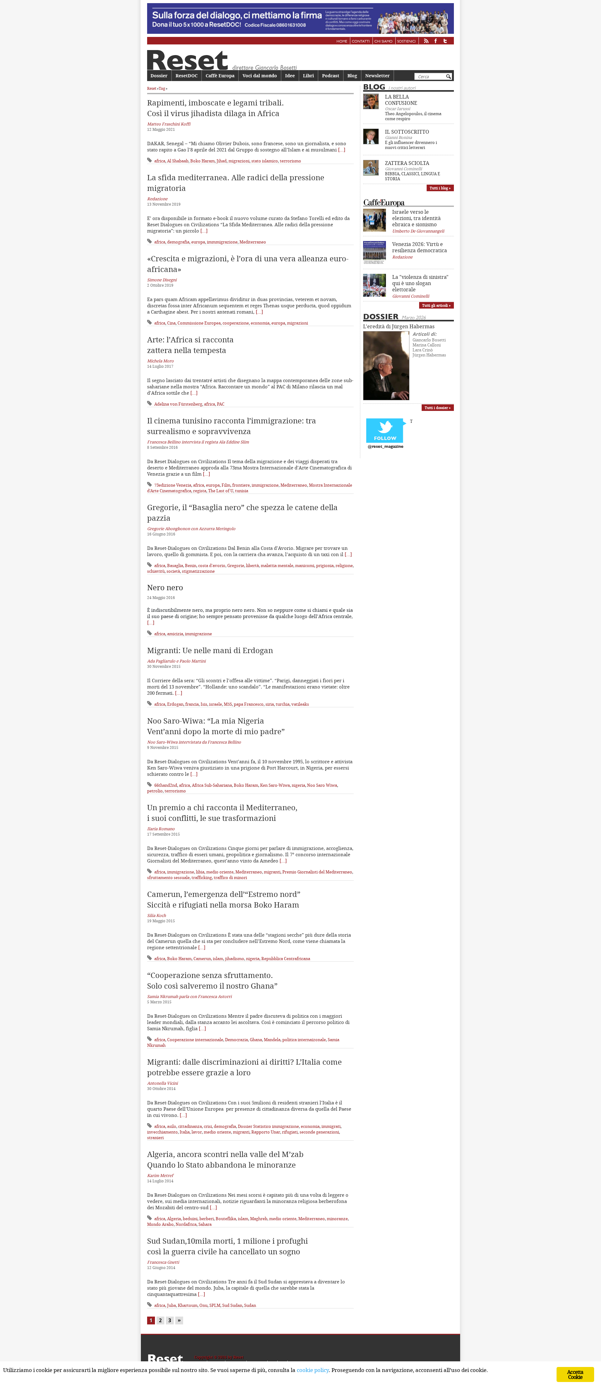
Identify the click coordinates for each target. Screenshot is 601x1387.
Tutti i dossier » (438, 407)
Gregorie (235, 565)
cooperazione (236, 323)
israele (215, 704)
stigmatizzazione (198, 571)
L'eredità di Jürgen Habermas (398, 326)
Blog (352, 76)
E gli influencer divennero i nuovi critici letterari (411, 145)
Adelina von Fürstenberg (178, 404)
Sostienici (406, 42)
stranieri (155, 1137)
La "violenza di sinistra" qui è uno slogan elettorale (420, 283)
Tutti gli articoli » (436, 305)
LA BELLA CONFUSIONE (401, 99)
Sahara (205, 1224)
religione (344, 565)
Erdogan (175, 704)
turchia (283, 704)
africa (159, 161)
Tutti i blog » (440, 188)
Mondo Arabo (160, 1224)
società (173, 571)
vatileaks (300, 704)
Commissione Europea (199, 323)
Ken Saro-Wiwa (275, 785)
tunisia (241, 491)
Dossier (159, 76)
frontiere (241, 485)
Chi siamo (383, 42)
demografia (178, 242)
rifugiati (290, 1132)
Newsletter (377, 76)
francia (192, 704)
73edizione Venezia (172, 485)
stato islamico (264, 161)
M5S (228, 704)
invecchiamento (162, 1132)
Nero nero (165, 587)
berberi (206, 1218)
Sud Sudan (232, 1305)
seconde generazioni (319, 1132)
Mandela (272, 1039)
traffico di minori (230, 877)
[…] (341, 149)
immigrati (331, 1126)
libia (200, 872)
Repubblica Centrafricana (285, 958)
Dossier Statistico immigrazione (268, 1126)
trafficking (202, 877)
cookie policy (313, 1370)
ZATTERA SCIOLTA (407, 163)
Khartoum (188, 1305)
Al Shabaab (177, 161)
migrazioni (239, 161)
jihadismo (234, 958)
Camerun (202, 958)
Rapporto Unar (265, 1132)
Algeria (174, 1218)
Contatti (361, 42)
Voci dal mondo (260, 76)
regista (199, 491)
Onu (203, 1305)
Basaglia (175, 565)
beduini (190, 1218)
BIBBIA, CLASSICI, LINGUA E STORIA (412, 176)
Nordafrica (186, 1224)
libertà (252, 565)
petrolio (155, 791)
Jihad (222, 161)
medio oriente (220, 872)
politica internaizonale (304, 1039)
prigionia (325, 565)
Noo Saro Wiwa (322, 785)
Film (226, 485)
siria (269, 704)
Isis (204, 704)
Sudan (250, 1305)
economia (260, 323)
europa (198, 242)
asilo (171, 1126)
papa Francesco (249, 704)
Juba (171, 1305)
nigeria (298, 785)
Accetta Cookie (575, 1374)
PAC (220, 404)
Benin (190, 565)
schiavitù (156, 571)
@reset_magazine (385, 447)
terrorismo (290, 161)
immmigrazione (222, 242)
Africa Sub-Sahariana (212, 785)
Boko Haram (202, 161)
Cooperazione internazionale (195, 1039)
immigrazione (265, 485)
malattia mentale (277, 565)
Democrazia (236, 1039)
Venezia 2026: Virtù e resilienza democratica (419, 247)
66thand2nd (165, 785)
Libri (308, 76)
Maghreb (258, 1218)
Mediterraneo (252, 242)
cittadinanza (190, 1126)
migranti (272, 872)
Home (341, 42)
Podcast (330, 76)
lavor (197, 1132)
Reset (151, 88)
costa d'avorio (211, 565)
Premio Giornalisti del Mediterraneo (317, 872)
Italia (185, 1132)
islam (218, 958)
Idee (290, 76)
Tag (162, 88)
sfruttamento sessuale (168, 877)
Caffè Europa (220, 76)
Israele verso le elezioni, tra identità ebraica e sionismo (416, 218)
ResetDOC (187, 76)
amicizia (175, 634)
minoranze (337, 1218)
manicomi (304, 565)
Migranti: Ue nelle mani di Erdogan (210, 650)
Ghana (256, 1039)
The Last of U (220, 491)
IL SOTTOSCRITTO (407, 131)
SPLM (214, 1305)
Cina (171, 323)
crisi (208, 1126)
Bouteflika (226, 1218)
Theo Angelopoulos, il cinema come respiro (413, 116)
